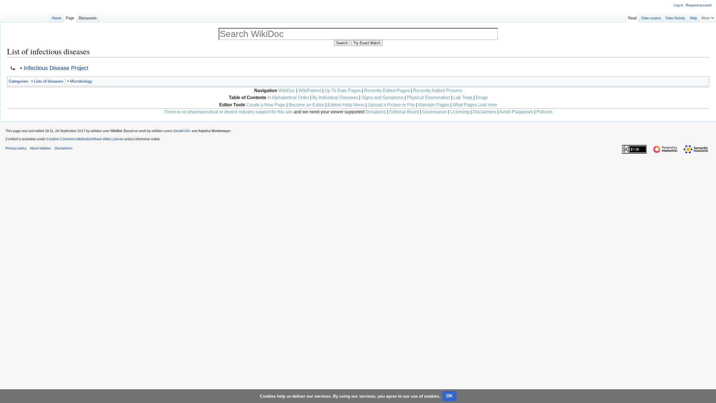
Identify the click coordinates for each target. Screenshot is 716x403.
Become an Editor (306, 104)
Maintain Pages (433, 104)
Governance (434, 111)
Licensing (459, 111)
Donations (376, 111)
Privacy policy (16, 148)
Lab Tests (462, 97)
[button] (707, 16)
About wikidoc (40, 148)
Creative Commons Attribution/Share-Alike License (84, 139)
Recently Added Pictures (437, 90)
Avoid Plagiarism (516, 111)
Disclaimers (484, 111)
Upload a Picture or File (391, 104)
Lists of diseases (48, 81)
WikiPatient (309, 90)
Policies (544, 111)
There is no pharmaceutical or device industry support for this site (228, 111)
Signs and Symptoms (382, 97)
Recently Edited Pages (387, 90)
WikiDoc (286, 90)
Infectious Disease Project (56, 68)
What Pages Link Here (475, 104)
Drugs (482, 97)
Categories (18, 81)
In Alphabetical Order (288, 97)
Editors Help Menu (346, 104)
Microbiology (81, 81)
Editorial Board (404, 111)
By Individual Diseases (335, 97)
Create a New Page (265, 104)
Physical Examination (428, 97)
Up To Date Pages (342, 90)
